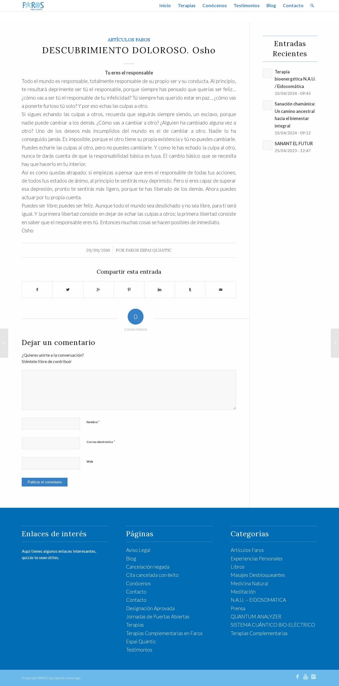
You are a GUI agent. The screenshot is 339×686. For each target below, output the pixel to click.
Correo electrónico (101, 442)
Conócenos (138, 583)
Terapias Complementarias (259, 633)
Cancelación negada (147, 567)
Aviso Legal (138, 550)
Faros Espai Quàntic (149, 250)
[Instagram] (313, 676)
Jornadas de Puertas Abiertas (157, 616)
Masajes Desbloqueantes (258, 575)
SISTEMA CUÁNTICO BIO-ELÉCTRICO (273, 625)
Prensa (238, 608)
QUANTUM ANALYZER (256, 616)
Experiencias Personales (257, 558)
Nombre (93, 422)
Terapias (135, 625)
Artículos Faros (129, 40)
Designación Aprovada (150, 608)
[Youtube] (305, 676)
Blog (131, 558)
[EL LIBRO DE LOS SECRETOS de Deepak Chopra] (4, 343)
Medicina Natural (249, 583)
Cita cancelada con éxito (152, 575)
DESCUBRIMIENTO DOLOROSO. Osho (129, 50)
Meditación (243, 591)
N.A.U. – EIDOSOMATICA (258, 600)
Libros (237, 567)
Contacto (136, 591)
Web (90, 461)
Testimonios (139, 650)
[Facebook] (297, 676)
